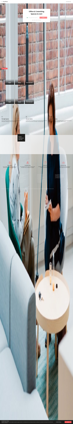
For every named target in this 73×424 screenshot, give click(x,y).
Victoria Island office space (22, 179)
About (39, 188)
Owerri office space (21, 180)
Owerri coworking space (40, 180)
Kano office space (21, 181)
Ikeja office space (21, 178)
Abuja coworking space (40, 175)
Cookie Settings (27, 188)
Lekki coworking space (39, 176)
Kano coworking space (40, 181)
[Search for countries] (27, 17)
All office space (21, 182)
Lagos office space (21, 174)
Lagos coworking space (40, 174)
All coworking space (39, 182)
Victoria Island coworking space (41, 179)
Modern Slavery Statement (20, 188)
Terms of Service (6, 188)
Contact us (3, 176)
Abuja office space (21, 175)
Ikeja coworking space (39, 178)
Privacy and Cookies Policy (12, 188)
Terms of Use (31, 188)
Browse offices (4, 68)
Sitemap (3, 177)
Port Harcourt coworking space (40, 177)
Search (43, 17)
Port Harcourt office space (22, 177)
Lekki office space (21, 176)
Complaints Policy (35, 188)
